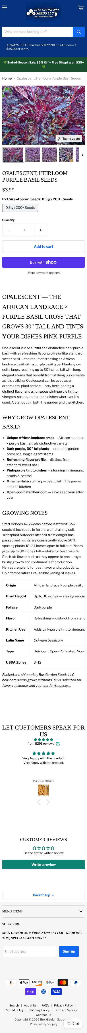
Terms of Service (65, 1010)
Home (7, 78)
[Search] (79, 32)
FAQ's (45, 1005)
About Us (30, 1005)
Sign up (69, 951)
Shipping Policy (39, 1010)
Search (14, 1005)
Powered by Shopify (43, 1024)
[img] (43, 740)
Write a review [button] (43, 865)
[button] (13, 154)
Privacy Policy (63, 1005)
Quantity (8, 220)
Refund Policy (14, 1010)
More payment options (43, 273)
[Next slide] (82, 154)
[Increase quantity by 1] (40, 230)
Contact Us (43, 1015)
